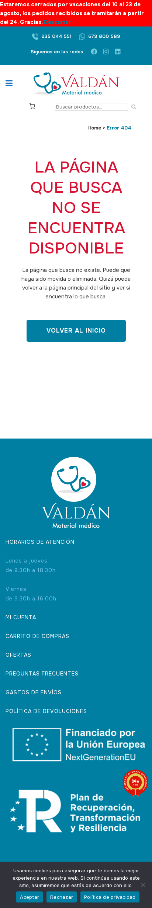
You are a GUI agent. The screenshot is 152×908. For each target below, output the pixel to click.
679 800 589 (104, 36)
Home (94, 128)
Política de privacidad (110, 897)
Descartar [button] (57, 22)
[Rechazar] (142, 885)
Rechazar (61, 897)
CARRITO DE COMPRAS (37, 636)
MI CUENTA (21, 617)
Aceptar (29, 897)
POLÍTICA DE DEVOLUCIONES (46, 711)
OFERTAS (18, 655)
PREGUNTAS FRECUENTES (42, 673)
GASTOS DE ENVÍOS (34, 692)
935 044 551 (56, 36)
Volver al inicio (76, 330)
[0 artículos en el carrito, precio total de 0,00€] (32, 105)
